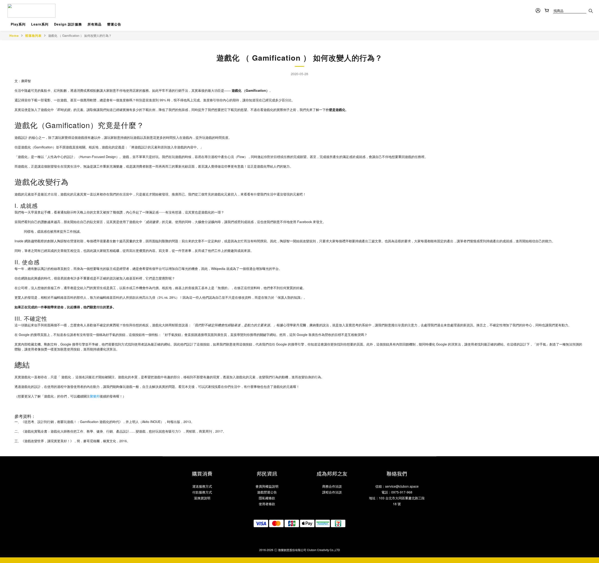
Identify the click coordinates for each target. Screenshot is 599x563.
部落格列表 (33, 35)
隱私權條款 (267, 498)
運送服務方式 (202, 486)
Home (14, 35)
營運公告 (114, 24)
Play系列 (18, 24)
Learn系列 (39, 24)
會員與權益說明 (267, 486)
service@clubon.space (402, 486)
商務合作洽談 (332, 486)
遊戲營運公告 (267, 492)
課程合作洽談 (332, 492)
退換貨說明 (202, 498)
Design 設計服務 (68, 24)
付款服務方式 (202, 492)
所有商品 (95, 24)
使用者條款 (267, 503)
